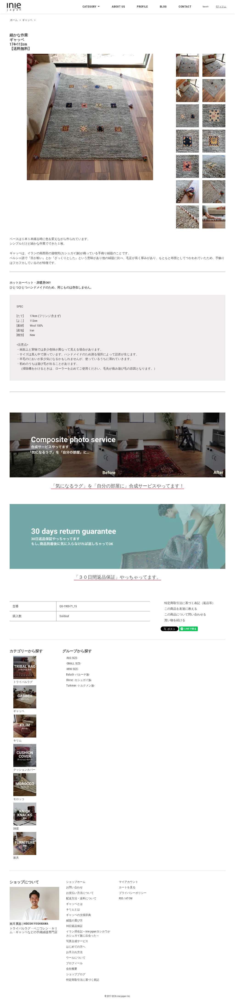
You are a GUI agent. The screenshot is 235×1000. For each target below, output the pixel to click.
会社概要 (71, 968)
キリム (17, 740)
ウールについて (75, 957)
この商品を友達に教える (180, 608)
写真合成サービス (77, 941)
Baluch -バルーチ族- (78, 674)
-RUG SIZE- (72, 658)
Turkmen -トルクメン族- (80, 685)
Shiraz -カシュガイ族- (79, 680)
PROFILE (142, 6)
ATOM (128, 898)
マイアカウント (128, 881)
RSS (121, 898)
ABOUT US (118, 6)
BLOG (163, 6)
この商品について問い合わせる (185, 614)
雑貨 (16, 828)
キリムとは (73, 909)
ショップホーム (75, 881)
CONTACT (185, 6)
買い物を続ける (174, 620)
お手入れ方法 (74, 952)
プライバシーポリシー (132, 893)
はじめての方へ (75, 946)
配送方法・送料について (81, 898)
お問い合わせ (74, 887)
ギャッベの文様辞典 (78, 915)
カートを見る (127, 887)
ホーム (14, 20)
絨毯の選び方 (74, 920)
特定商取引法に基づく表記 (82, 979)
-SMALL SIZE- (73, 663)
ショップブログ (75, 974)
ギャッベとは (74, 904)
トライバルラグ (23, 682)
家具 (16, 857)
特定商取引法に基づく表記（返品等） (189, 603)
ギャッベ (27, 20)
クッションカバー (24, 769)
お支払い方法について (80, 893)
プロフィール (74, 963)
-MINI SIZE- (72, 669)
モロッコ (18, 799)
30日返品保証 (74, 926)
